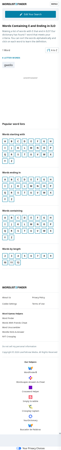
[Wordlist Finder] (14, 287)
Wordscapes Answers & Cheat (30, 382)
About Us (6, 297)
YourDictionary (30, 420)
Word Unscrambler (11, 327)
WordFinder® (30, 372)
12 (18, 262)
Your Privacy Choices (34, 448)
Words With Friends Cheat (14, 322)
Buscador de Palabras (30, 429)
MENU (54, 4)
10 (5, 262)
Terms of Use (38, 303)
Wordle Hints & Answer (13, 332)
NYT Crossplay (9, 336)
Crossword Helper (30, 391)
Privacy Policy (38, 297)
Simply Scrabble (30, 401)
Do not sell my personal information (19, 346)
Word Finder (8, 318)
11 (11, 262)
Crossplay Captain (30, 411)
